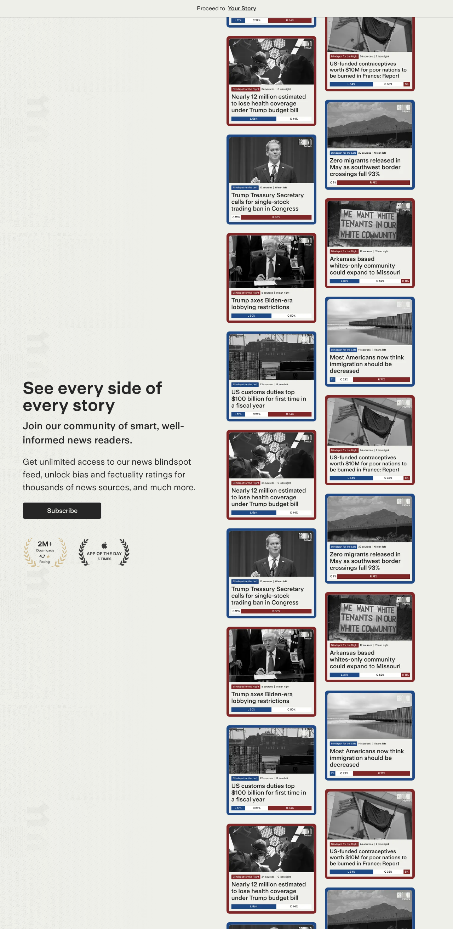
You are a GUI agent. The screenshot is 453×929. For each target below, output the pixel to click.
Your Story (242, 8)
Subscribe (62, 510)
